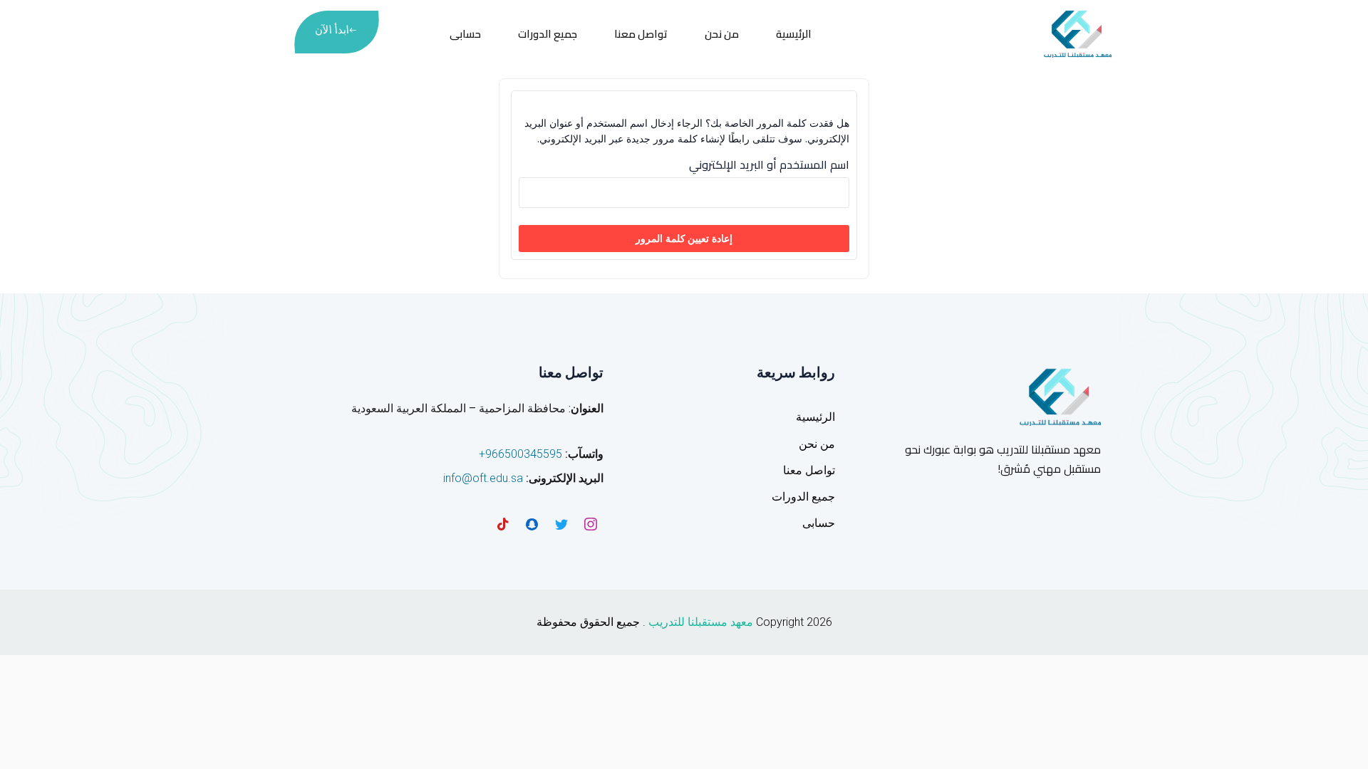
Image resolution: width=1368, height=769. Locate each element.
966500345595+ (520, 454)
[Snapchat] (532, 524)
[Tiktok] (503, 524)
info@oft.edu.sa (483, 478)
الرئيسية (794, 33)
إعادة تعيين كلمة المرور (684, 238)
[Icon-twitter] (561, 524)
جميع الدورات (547, 33)
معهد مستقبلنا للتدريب (700, 622)
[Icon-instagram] (590, 524)
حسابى (465, 33)
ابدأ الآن (331, 29)
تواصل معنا (641, 33)
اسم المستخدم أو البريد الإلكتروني (769, 164)
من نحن (722, 33)
